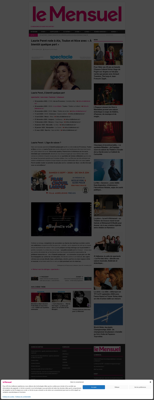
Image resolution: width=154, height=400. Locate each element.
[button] (150, 382)
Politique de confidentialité (23, 397)
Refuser (117, 387)
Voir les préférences (140, 387)
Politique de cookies (8, 397)
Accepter (94, 387)
